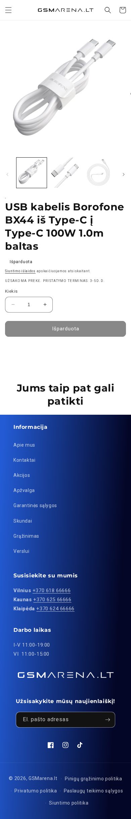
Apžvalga (24, 490)
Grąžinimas (26, 536)
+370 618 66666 (52, 590)
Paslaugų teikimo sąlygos (93, 790)
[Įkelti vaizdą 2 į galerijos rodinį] (65, 173)
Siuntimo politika (68, 803)
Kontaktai (24, 460)
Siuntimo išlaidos (20, 271)
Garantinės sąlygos (35, 505)
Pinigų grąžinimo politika (93, 778)
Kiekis (11, 291)
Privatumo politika (35, 790)
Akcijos (21, 475)
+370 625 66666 (52, 600)
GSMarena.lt (43, 778)
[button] (8, 10)
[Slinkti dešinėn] (123, 174)
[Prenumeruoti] (107, 720)
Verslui (21, 551)
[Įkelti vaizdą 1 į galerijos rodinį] (31, 173)
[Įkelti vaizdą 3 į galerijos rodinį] (99, 173)
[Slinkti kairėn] (7, 174)
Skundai (22, 521)
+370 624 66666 (55, 609)
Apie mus (24, 445)
